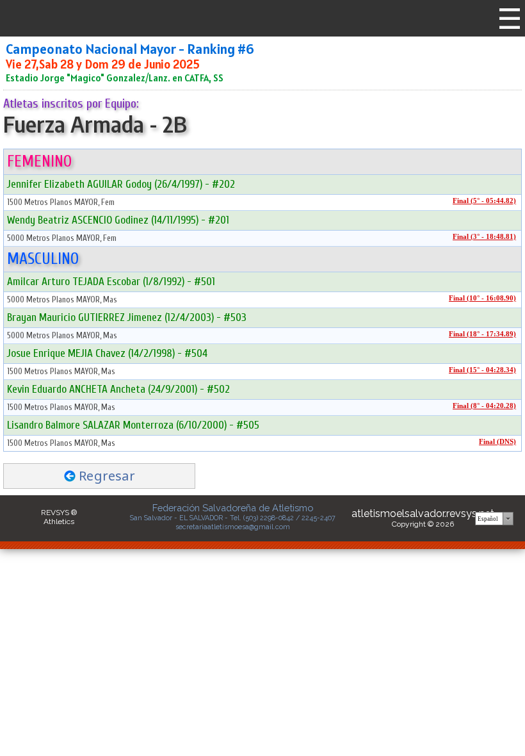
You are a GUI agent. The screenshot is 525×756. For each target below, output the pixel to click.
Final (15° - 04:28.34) (482, 370)
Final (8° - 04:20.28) (484, 405)
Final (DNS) (497, 441)
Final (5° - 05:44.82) (484, 200)
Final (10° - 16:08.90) (482, 298)
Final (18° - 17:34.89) (482, 334)
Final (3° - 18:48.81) (484, 236)
